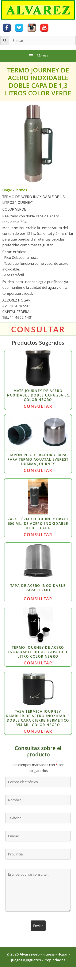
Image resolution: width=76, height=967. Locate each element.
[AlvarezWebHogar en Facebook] (6, 27)
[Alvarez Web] (38, 9)
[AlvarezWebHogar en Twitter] (19, 27)
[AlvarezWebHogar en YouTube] (44, 27)
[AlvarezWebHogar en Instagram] (31, 27)
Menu (42, 56)
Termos (21, 190)
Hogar (7, 190)
